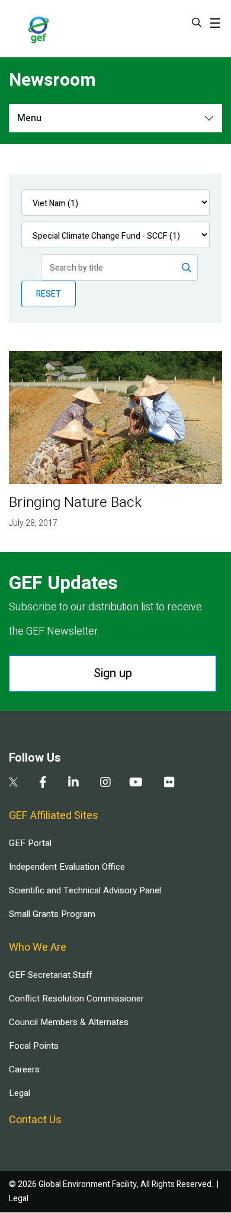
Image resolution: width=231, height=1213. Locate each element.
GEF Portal (30, 843)
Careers (24, 1069)
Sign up (113, 673)
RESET (48, 294)
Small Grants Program (52, 914)
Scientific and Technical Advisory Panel (85, 890)
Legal (19, 1093)
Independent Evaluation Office (67, 866)
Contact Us (35, 1120)
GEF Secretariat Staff (50, 974)
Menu (29, 118)
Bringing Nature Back (75, 502)
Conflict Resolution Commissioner (76, 998)
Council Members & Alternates (69, 1022)
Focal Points (34, 1045)
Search (196, 22)
